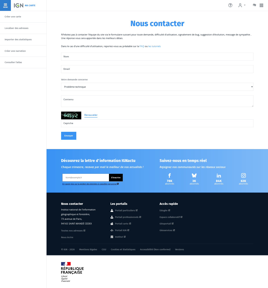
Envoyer (68, 135)
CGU (104, 249)
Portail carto (121, 223)
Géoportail (165, 223)
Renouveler (90, 115)
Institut (119, 236)
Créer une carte (13, 16)
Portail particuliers (125, 210)
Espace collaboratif (170, 217)
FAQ (142, 46)
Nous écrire (67, 237)
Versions (179, 249)
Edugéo (164, 210)
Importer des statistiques (18, 39)
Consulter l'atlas (13, 62)
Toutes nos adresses (72, 230)
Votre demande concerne (74, 79)
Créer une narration (15, 51)
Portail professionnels (126, 217)
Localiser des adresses (16, 28)
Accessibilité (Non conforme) (155, 249)
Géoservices (166, 230)
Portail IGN (121, 230)
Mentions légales (88, 249)
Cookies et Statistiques (123, 249)
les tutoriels (154, 46)
